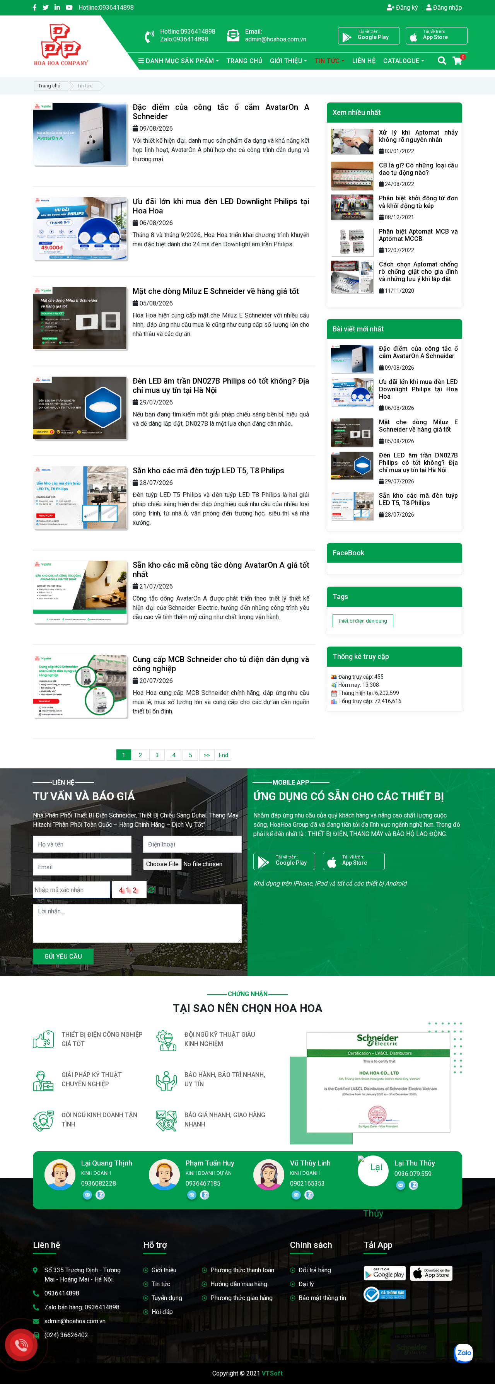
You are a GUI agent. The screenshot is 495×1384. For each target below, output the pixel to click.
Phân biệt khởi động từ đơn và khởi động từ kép (418, 202)
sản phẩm (180, 61)
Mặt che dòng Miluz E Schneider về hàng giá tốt (216, 291)
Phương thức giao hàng (241, 1298)
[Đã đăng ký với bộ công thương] (385, 1291)
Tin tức (161, 1284)
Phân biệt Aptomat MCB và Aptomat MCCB (418, 235)
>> (207, 755)
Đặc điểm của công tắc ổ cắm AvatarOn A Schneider (418, 352)
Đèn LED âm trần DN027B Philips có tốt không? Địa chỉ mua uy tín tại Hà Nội (418, 463)
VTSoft (272, 1373)
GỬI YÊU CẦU (63, 956)
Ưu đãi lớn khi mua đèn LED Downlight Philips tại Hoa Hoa (418, 389)
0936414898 (106, 7)
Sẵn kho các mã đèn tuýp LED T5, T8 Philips (208, 470)
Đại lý (306, 1284)
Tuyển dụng (167, 1298)
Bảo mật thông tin (322, 1298)
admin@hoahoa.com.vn (75, 1321)
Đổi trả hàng (315, 1270)
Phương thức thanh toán (242, 1270)
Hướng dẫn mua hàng (238, 1284)
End (223, 755)
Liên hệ (364, 61)
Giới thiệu (164, 1270)
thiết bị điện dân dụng (363, 621)
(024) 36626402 (66, 1335)
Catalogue (401, 61)
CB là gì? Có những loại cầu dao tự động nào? (418, 169)
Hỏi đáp (162, 1312)
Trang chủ (245, 61)
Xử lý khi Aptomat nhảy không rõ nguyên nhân (418, 136)
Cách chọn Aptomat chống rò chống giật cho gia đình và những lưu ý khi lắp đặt (418, 272)
